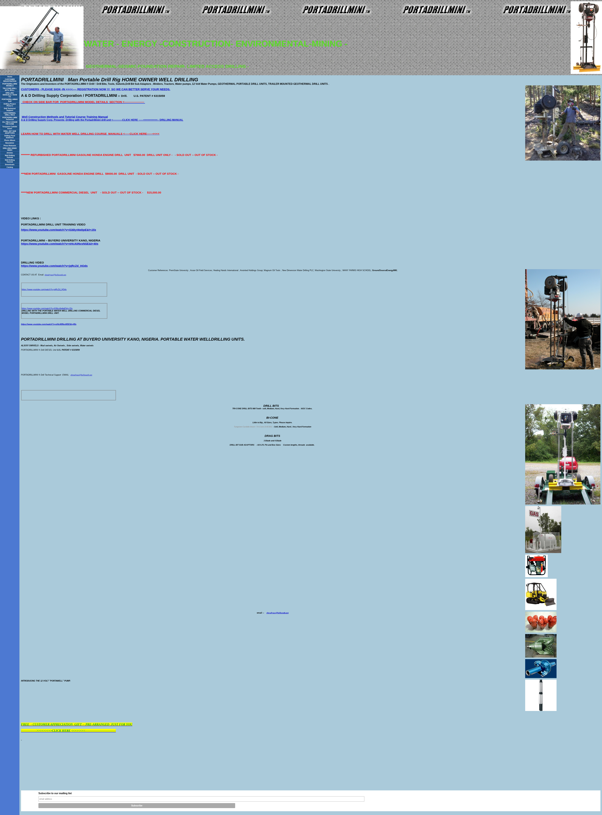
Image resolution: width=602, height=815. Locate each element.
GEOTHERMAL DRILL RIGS (10, 114)
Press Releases (10, 145)
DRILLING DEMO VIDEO (10, 149)
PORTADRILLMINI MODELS (9, 85)
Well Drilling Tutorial (10, 156)
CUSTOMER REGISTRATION (9, 80)
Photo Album (9, 140)
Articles (10, 153)
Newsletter (9, 143)
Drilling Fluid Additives (9, 136)
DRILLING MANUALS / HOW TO (10, 95)
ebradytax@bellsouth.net (55, 275)
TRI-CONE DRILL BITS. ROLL (10, 89)
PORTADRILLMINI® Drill (10, 100)
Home (9, 77)
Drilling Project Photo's (10, 105)
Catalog (10, 167)
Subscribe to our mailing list (55, 793)
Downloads (9, 164)
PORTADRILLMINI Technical (9, 118)
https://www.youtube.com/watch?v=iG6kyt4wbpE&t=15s (47, 308)
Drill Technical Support (10, 109)
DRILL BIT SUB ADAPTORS (9, 132)
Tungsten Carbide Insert (9, 127)
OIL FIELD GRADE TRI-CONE (9, 123)
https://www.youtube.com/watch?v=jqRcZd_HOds (44, 289)
